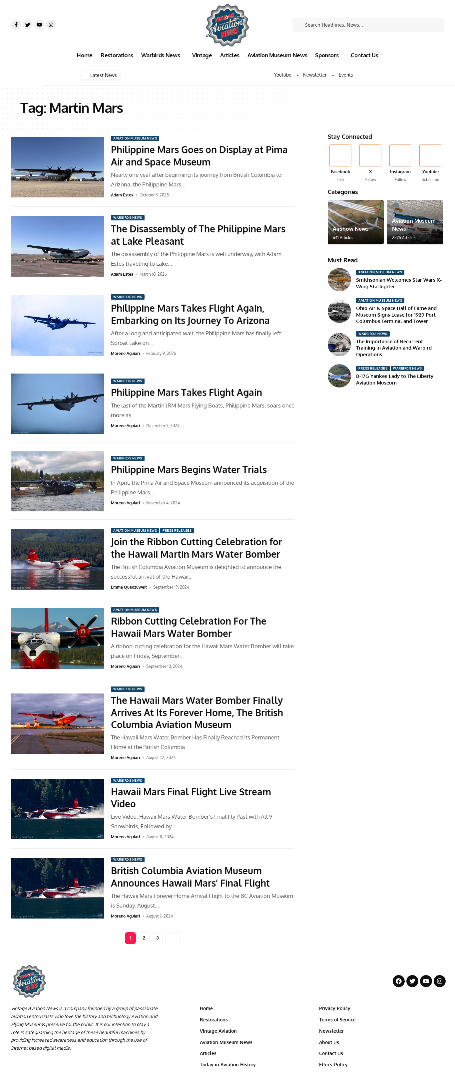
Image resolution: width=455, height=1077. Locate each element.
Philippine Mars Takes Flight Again (186, 392)
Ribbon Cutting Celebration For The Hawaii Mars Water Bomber (188, 627)
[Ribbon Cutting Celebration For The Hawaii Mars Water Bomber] (57, 638)
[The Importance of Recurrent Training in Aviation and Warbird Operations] (339, 344)
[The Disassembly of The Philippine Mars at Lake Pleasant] (57, 246)
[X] (370, 163)
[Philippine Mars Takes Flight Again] (57, 404)
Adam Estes (122, 194)
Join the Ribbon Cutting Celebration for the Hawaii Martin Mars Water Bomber (196, 548)
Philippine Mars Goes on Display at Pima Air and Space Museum (199, 155)
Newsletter (315, 75)
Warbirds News (127, 217)
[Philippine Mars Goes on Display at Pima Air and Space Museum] (57, 167)
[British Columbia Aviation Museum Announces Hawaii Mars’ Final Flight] (57, 888)
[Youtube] (39, 25)
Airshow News (351, 228)
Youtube (282, 75)
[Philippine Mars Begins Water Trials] (57, 481)
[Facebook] (340, 163)
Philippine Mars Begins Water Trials (189, 469)
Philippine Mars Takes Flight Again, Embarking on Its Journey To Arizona (190, 314)
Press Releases (177, 530)
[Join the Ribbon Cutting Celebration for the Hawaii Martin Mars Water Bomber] (57, 559)
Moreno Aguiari (125, 353)
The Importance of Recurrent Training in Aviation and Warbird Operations (394, 348)
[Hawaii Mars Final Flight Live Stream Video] (57, 809)
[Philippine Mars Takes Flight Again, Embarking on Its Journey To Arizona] (57, 325)
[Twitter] (28, 25)
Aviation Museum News (135, 138)
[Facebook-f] (16, 25)
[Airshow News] (356, 222)
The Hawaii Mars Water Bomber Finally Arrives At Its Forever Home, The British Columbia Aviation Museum (197, 712)
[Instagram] (51, 25)
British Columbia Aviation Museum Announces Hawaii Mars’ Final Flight (190, 877)
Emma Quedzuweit (129, 587)
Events (346, 75)
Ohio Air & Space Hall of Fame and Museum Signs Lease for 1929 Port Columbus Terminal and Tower (396, 314)
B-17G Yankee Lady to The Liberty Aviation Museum (394, 379)
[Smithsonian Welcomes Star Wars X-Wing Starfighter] (339, 279)
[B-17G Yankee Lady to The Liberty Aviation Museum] (339, 376)
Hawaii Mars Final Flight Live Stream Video (191, 798)
